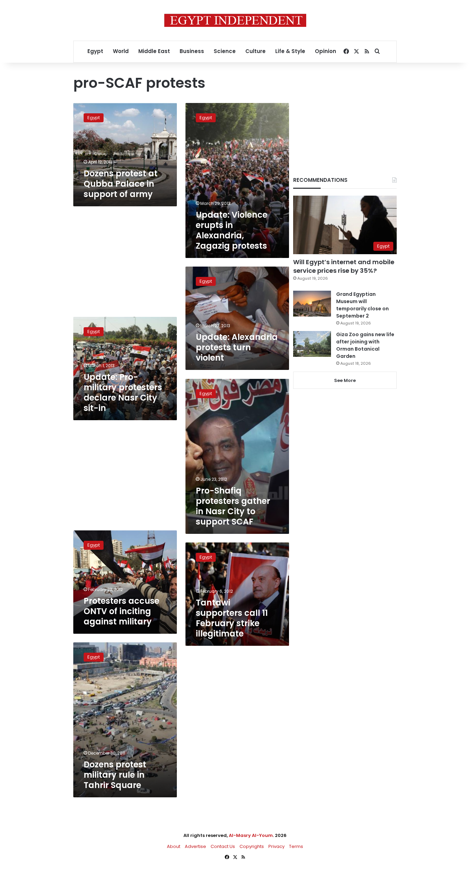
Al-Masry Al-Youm (251, 835)
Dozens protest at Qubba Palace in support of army (121, 184)
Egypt (95, 51)
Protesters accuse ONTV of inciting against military (121, 611)
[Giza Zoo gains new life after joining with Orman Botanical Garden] (312, 344)
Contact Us (223, 846)
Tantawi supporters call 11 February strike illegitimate (232, 618)
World (121, 51)
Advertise (195, 846)
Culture (255, 51)
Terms (296, 846)
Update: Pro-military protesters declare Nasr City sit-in (123, 392)
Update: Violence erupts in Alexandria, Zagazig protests (231, 230)
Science (225, 51)
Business (192, 51)
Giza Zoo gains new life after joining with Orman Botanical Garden (365, 345)
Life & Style (290, 51)
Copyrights (251, 846)
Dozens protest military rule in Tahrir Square (115, 775)
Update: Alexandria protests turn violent (237, 347)
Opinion (325, 51)
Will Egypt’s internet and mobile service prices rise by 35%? (343, 266)
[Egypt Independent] (235, 20)
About (173, 846)
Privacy (276, 846)
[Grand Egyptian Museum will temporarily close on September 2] (312, 304)
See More (345, 380)
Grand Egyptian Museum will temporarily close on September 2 (362, 305)
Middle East (154, 51)
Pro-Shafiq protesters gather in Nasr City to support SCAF (233, 506)
